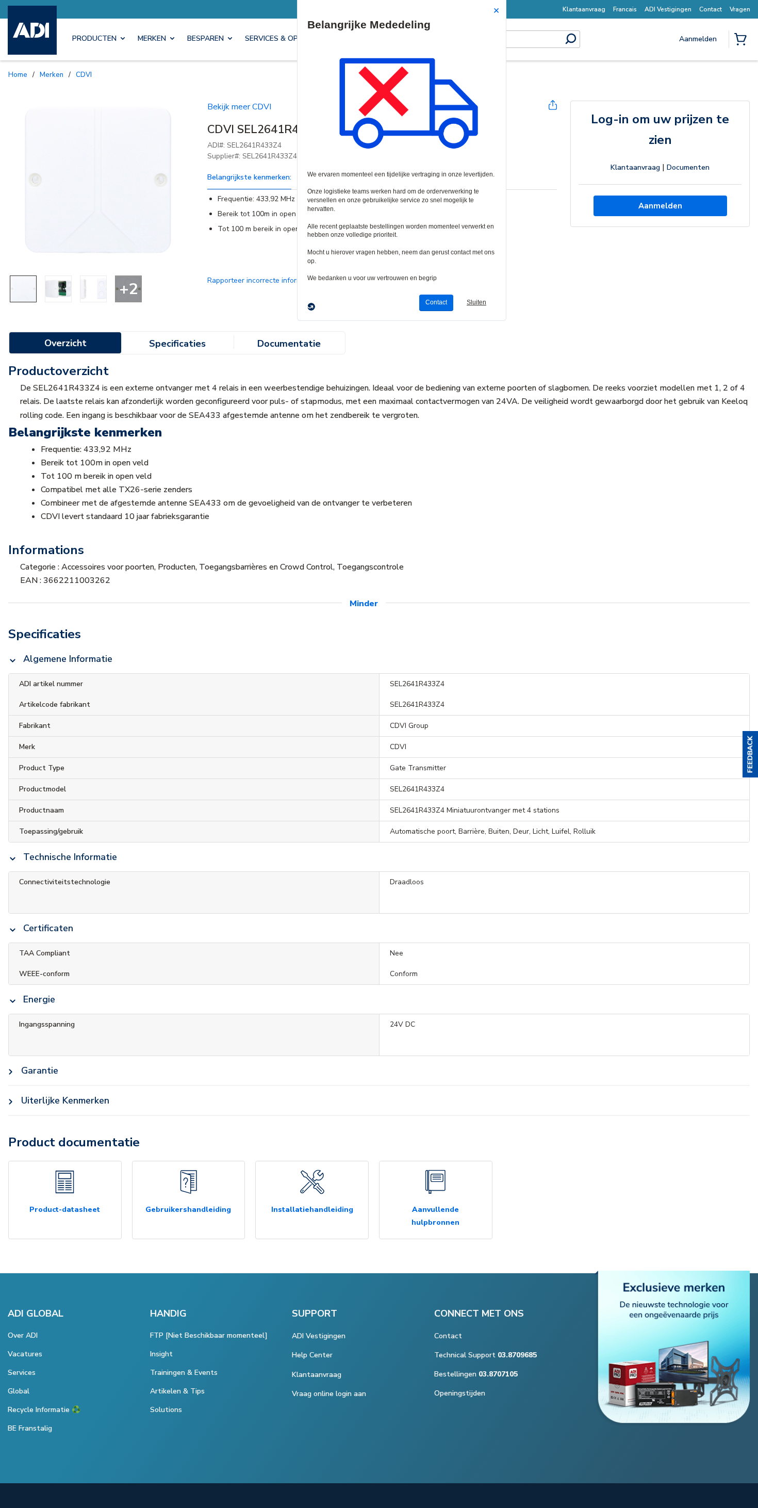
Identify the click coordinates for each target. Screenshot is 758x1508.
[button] (750, 754)
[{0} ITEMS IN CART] (742, 40)
